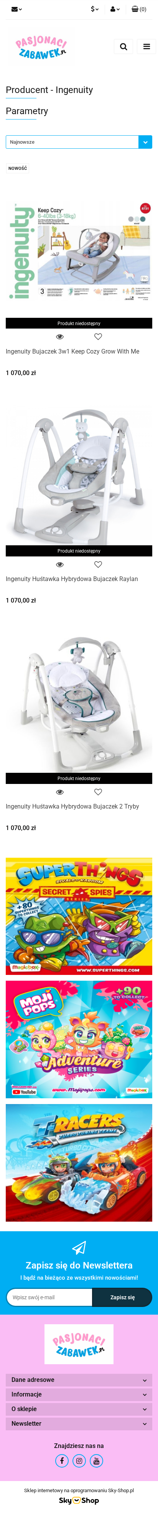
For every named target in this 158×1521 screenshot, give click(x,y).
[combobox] (79, 142)
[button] (139, 9)
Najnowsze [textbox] (22, 142)
